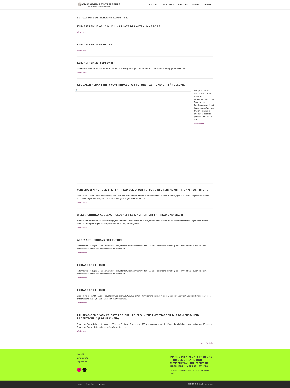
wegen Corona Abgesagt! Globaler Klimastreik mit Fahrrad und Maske (130, 214)
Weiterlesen (82, 32)
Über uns (153, 5)
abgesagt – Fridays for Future (99, 240)
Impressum (82, 361)
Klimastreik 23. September (96, 62)
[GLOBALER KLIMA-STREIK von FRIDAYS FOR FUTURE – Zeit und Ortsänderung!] (133, 132)
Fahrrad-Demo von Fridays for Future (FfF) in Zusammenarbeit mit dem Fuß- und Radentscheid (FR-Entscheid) (138, 316)
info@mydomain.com (206, 384)
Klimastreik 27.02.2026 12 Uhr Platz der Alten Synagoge (118, 26)
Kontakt (207, 5)
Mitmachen (183, 5)
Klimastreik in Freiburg (94, 44)
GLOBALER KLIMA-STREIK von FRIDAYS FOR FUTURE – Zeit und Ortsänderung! (131, 84)
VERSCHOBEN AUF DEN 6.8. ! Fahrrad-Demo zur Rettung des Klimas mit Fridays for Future (142, 189)
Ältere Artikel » (207, 343)
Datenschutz (82, 358)
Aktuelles (167, 5)
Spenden (195, 5)
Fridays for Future (91, 265)
